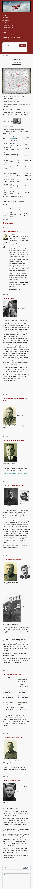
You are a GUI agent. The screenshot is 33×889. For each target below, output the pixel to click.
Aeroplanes (5, 20)
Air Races (5, 17)
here (14, 138)
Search (23, 45)
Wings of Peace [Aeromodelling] (11, 37)
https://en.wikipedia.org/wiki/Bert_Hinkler (15, 473)
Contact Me (5, 40)
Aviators (4, 22)
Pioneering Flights (7, 25)
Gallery (4, 32)
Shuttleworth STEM (8, 35)
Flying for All (6, 30)
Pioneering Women (7, 27)
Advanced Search (9, 50)
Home (4, 15)
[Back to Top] (31, 887)
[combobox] (11, 45)
